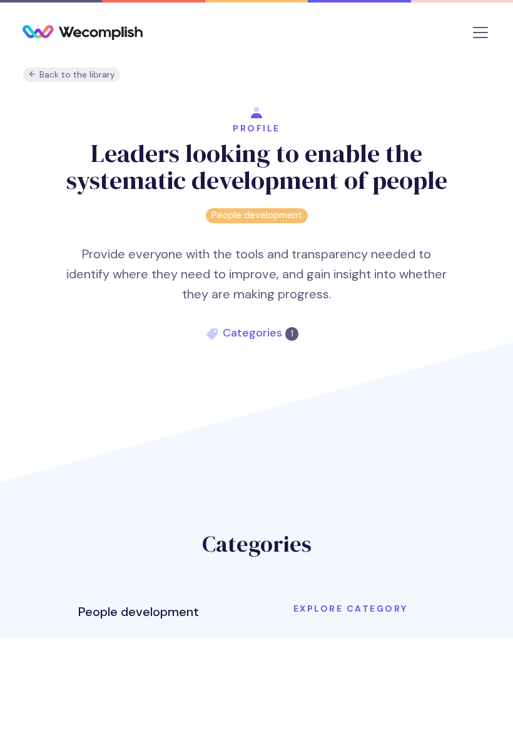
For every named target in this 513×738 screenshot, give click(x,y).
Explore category (350, 608)
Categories (258, 332)
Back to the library (76, 74)
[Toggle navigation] (480, 32)
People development (256, 215)
